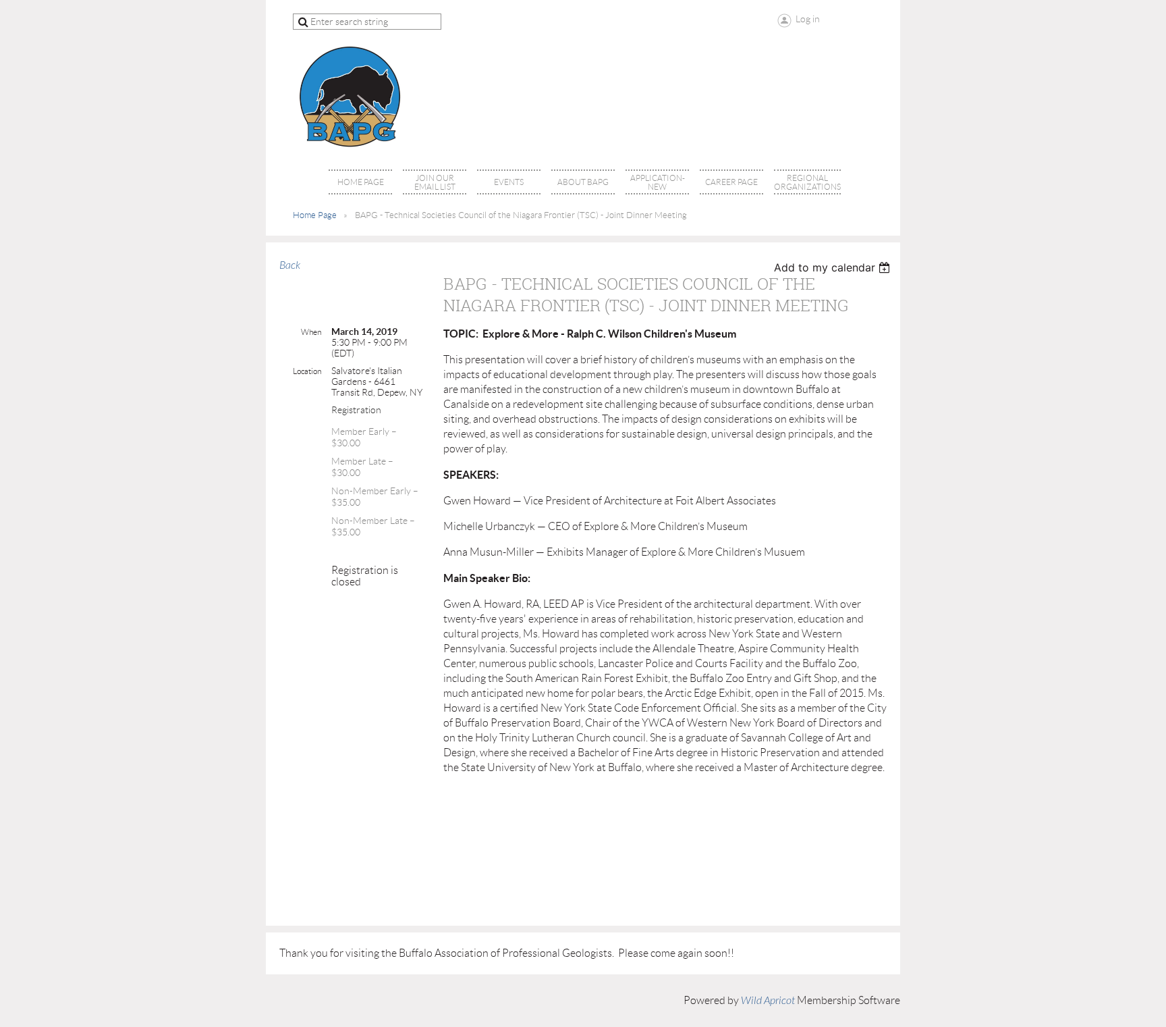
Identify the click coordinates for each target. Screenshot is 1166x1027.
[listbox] (833, 267)
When (311, 331)
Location (307, 371)
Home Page (315, 215)
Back (289, 265)
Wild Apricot (768, 1001)
